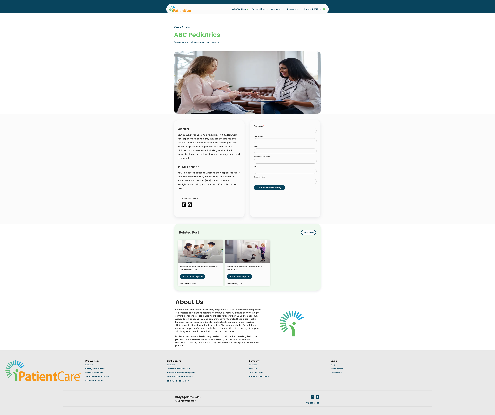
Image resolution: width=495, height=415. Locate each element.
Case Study (214, 42)
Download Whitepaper (192, 276)
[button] (184, 204)
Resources (292, 9)
